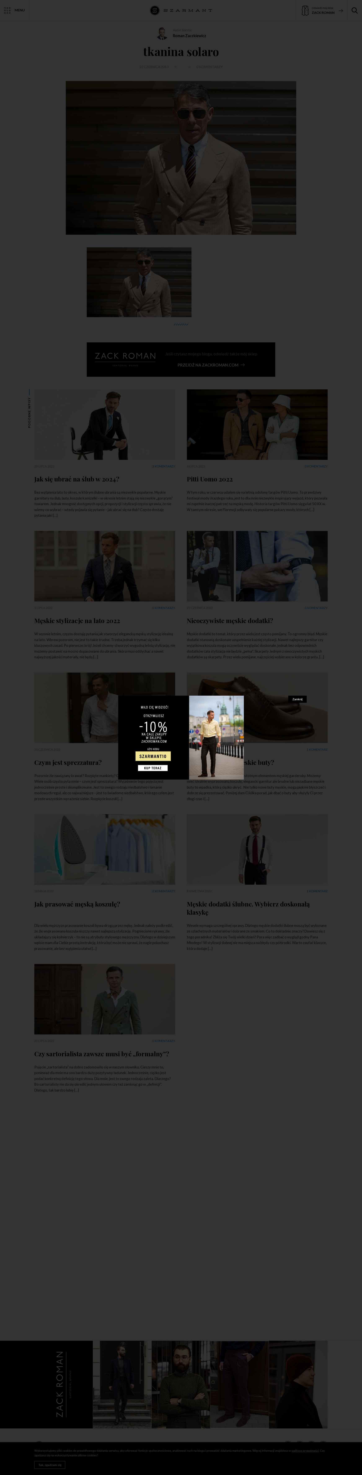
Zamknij (297, 699)
